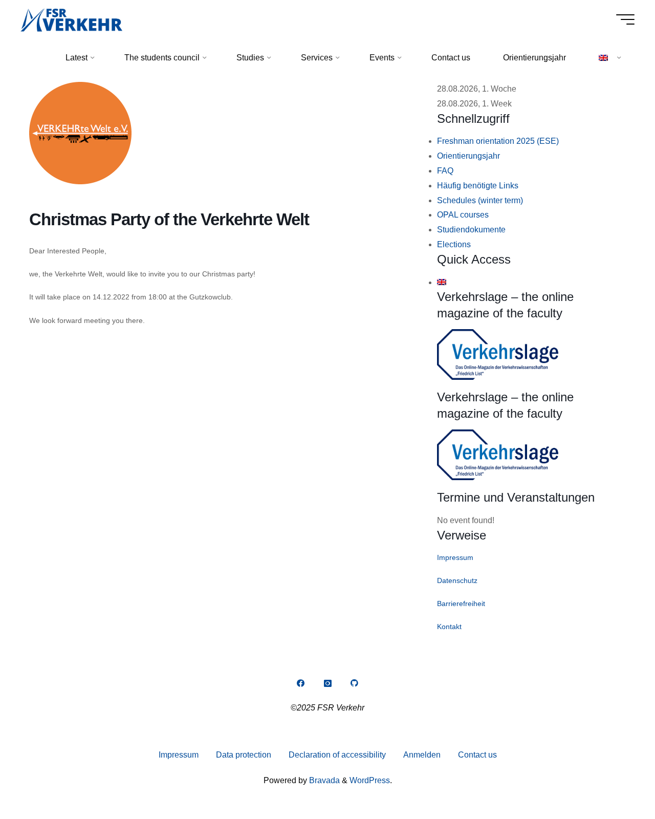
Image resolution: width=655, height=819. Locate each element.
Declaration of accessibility (337, 754)
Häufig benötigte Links (477, 185)
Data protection (243, 754)
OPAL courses (463, 214)
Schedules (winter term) (480, 200)
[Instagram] (327, 683)
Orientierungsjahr (468, 156)
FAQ (445, 170)
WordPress (370, 780)
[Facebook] (300, 683)
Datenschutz (457, 580)
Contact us (477, 754)
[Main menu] (625, 19)
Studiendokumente (471, 229)
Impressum (455, 557)
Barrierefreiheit (461, 603)
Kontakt (449, 626)
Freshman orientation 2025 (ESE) (498, 141)
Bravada (323, 780)
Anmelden (422, 754)
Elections (454, 244)
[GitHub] (354, 683)
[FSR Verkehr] (71, 19)
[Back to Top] (615, 779)
